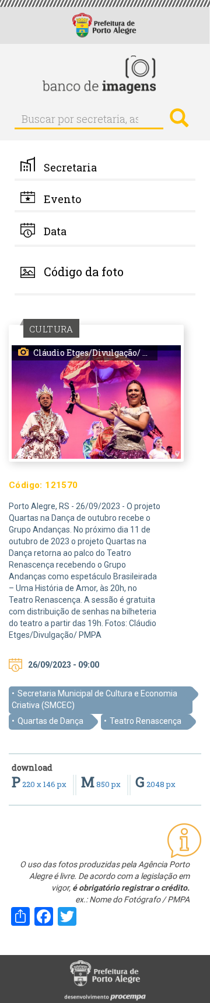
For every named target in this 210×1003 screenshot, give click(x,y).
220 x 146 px (40, 784)
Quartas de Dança (50, 721)
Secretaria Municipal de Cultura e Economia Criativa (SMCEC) (94, 699)
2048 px (155, 784)
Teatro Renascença (145, 721)
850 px (102, 784)
